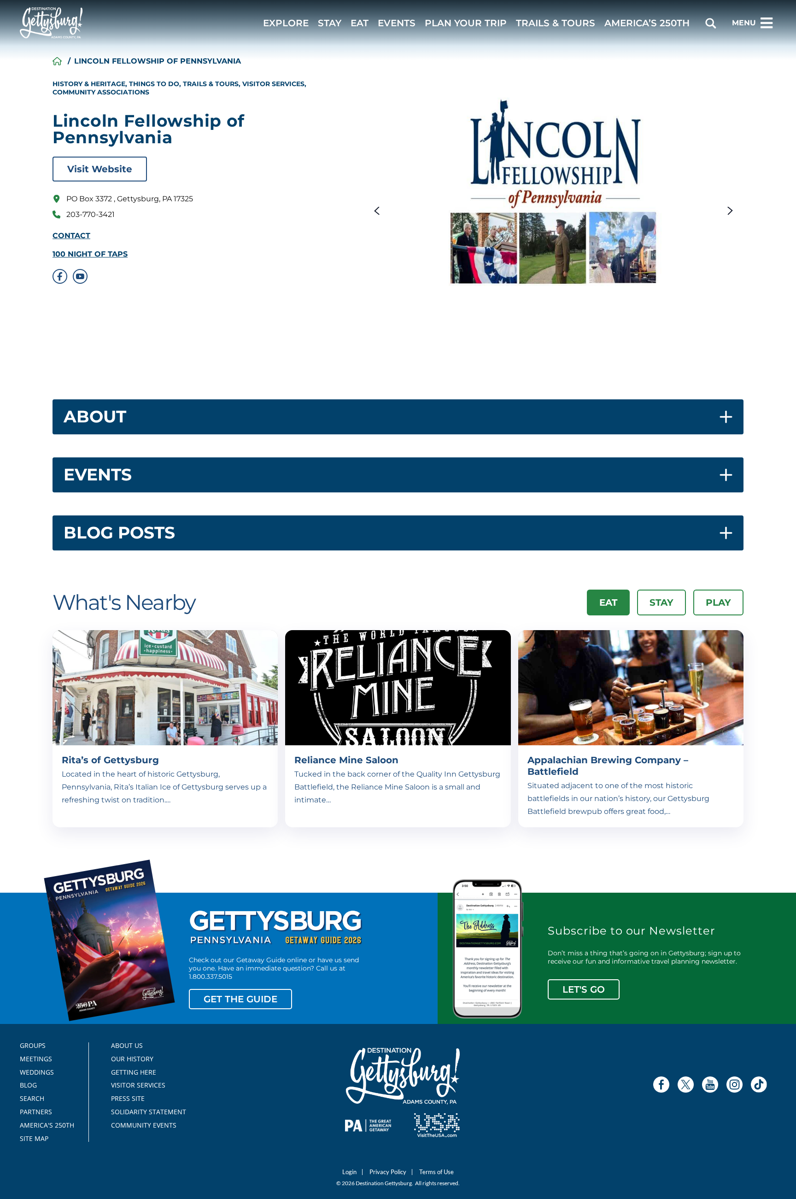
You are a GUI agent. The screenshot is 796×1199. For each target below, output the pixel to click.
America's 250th (43, 1125)
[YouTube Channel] (710, 1084)
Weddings (37, 1072)
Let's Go (583, 989)
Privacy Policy (387, 1172)
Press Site (128, 1098)
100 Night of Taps (90, 254)
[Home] (57, 61)
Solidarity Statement (145, 1112)
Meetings (36, 1059)
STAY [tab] (661, 602)
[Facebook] (661, 1084)
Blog (28, 1085)
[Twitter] (686, 1084)
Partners (36, 1112)
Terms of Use (436, 1172)
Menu (744, 22)
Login (349, 1172)
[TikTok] (759, 1084)
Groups (33, 1045)
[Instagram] (734, 1084)
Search (32, 1098)
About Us (127, 1045)
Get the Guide (240, 999)
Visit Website (99, 169)
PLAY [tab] (718, 602)
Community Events (143, 1125)
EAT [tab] (608, 602)
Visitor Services (138, 1085)
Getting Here (133, 1072)
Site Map (34, 1138)
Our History (132, 1059)
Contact (71, 236)
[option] (553, 195)
